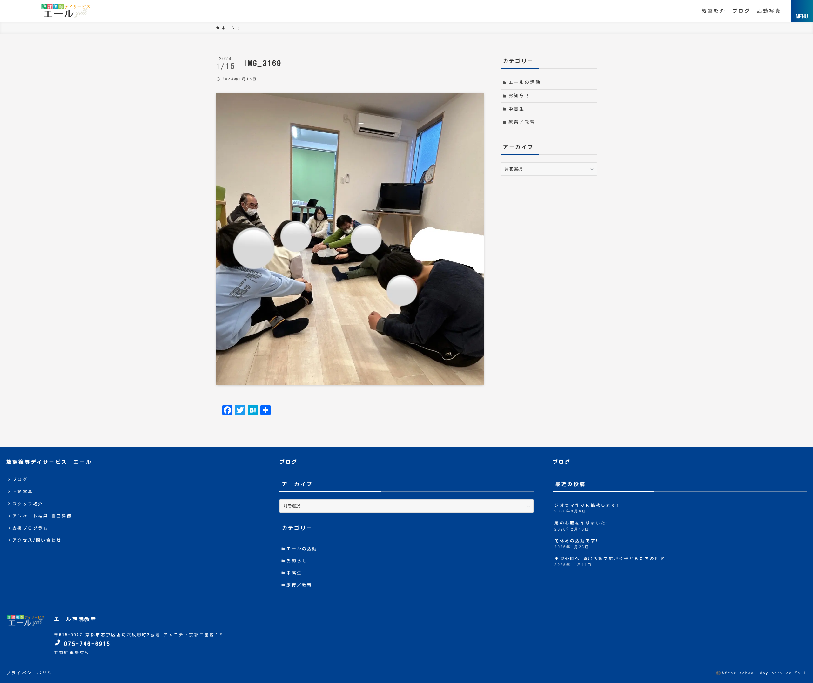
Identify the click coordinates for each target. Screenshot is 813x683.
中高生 (516, 109)
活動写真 (769, 10)
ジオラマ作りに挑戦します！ (586, 508)
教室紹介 (714, 10)
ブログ (741, 10)
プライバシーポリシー (32, 673)
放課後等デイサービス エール (49, 461)
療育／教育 (522, 122)
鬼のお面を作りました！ (581, 526)
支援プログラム (30, 528)
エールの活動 (524, 82)
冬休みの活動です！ (576, 544)
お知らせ (519, 95)
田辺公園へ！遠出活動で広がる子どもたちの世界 (609, 561)
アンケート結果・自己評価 (42, 516)
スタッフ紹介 (27, 504)
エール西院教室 (75, 619)
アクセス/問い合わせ (37, 540)
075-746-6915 (85, 643)
